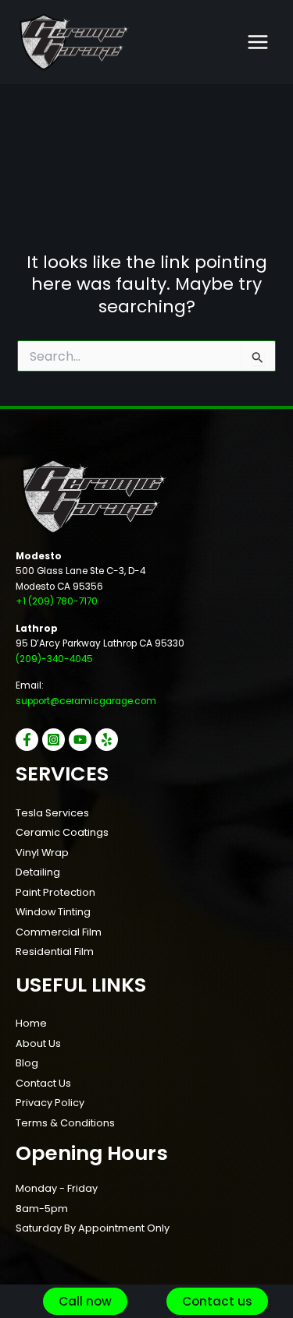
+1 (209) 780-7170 (57, 601)
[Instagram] (53, 739)
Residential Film (55, 951)
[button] (85, 1302)
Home (31, 1023)
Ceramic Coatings (62, 832)
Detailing (38, 872)
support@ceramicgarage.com (86, 701)
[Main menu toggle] (257, 42)
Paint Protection (55, 892)
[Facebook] (27, 739)
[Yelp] (106, 739)
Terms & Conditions (65, 1122)
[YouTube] (80, 739)
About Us (38, 1043)
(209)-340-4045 (54, 659)
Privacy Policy (50, 1102)
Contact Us (43, 1083)
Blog (27, 1063)
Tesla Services (52, 812)
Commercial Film (59, 932)
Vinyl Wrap (42, 852)
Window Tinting (53, 911)
